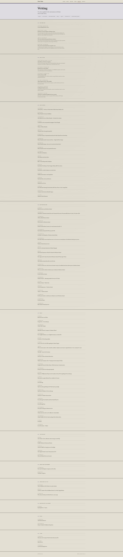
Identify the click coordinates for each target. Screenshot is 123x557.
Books (64, 1)
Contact (83, 1)
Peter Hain (40, 1)
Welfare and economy (75, 16)
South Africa (44, 16)
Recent (39, 16)
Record (71, 1)
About (67, 1)
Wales (58, 16)
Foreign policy (67, 16)
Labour (62, 16)
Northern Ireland (52, 16)
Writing (79, 1)
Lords (75, 1)
